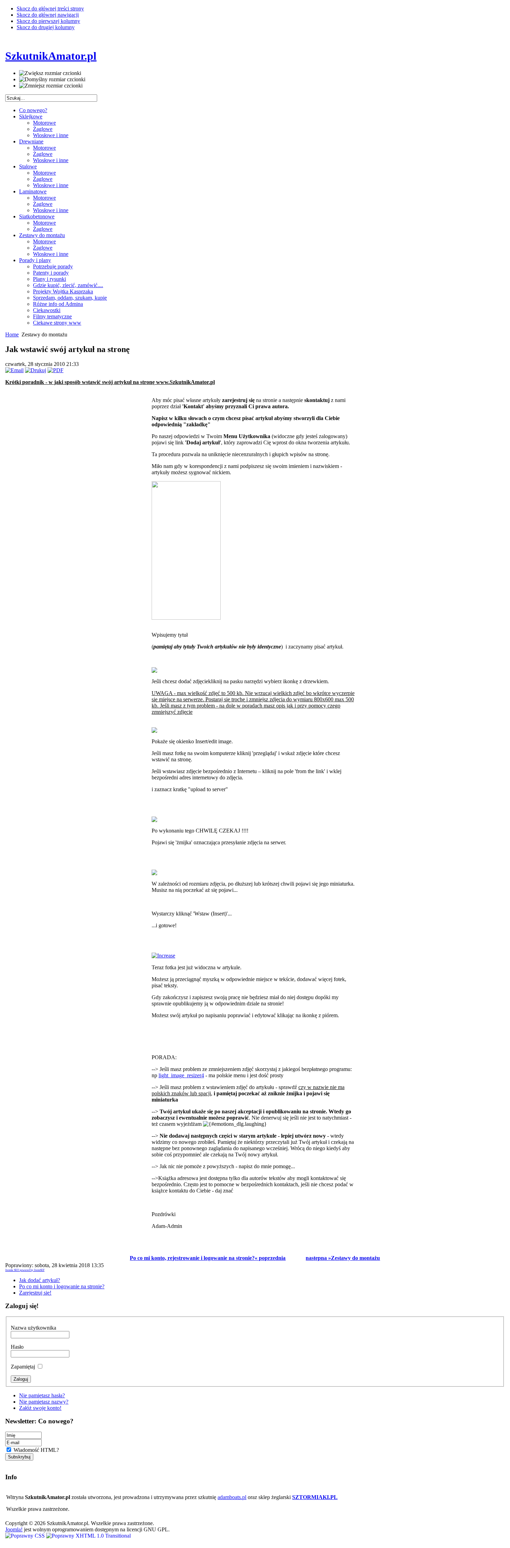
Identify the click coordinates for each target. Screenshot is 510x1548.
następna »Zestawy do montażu (343, 1258)
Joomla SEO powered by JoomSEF (24, 1270)
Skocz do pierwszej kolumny (48, 21)
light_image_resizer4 (181, 1075)
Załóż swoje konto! (40, 1408)
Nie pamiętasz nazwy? (43, 1402)
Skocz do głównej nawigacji (48, 15)
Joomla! (14, 1529)
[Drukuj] (35, 370)
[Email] (14, 370)
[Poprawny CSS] (25, 1536)
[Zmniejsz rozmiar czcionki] (51, 86)
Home (12, 334)
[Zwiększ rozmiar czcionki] (50, 73)
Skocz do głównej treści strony (50, 8)
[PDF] (55, 370)
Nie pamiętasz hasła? (42, 1395)
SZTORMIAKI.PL (315, 1497)
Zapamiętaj (23, 1367)
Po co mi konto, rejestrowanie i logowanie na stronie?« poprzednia (208, 1258)
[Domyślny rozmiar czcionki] (52, 79)
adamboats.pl (232, 1497)
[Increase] (163, 956)
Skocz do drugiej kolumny (46, 27)
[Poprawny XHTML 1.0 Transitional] (88, 1536)
